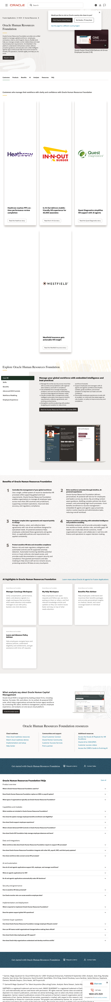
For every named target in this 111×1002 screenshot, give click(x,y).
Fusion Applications (9, 18)
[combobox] (55, 5)
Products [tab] (15, 77)
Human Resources (31, 18)
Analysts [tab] (36, 77)
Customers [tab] (6, 77)
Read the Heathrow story (17, 221)
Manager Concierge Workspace (19, 591)
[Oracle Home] (17, 5)
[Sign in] (100, 5)
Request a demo (8, 58)
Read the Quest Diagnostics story (90, 221)
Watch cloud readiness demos (17, 740)
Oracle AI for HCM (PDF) (87, 742)
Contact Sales (91, 766)
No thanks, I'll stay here (84, 20)
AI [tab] (30, 77)
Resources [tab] (45, 77)
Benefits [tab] (23, 77)
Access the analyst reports (11, 711)
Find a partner (47, 746)
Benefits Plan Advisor (87, 591)
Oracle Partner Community (52, 740)
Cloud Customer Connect (51, 737)
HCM (20, 18)
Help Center (10, 746)
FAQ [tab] (52, 77)
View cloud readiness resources (18, 737)
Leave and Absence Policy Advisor (17, 636)
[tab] (17, 378)
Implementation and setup (16, 743)
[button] (6, 5)
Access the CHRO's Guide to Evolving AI (93, 748)
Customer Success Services (52, 743)
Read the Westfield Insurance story (55, 348)
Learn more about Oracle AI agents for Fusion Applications (85, 579)
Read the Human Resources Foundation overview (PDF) (58, 409)
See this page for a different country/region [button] (65, 26)
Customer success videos (87, 745)
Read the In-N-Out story (52, 221)
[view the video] (91, 39)
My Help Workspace (50, 591)
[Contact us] (104, 5)
